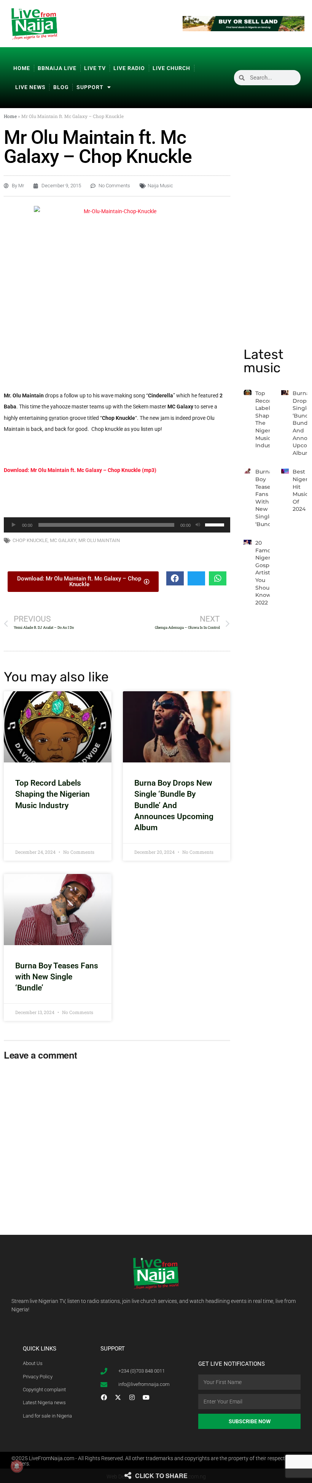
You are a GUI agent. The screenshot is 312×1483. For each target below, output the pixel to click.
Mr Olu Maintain (99, 540)
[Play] (14, 525)
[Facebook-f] (104, 1397)
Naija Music (160, 185)
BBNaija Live (57, 68)
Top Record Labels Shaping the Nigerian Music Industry (52, 794)
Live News (30, 87)
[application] (117, 525)
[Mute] (198, 525)
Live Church (171, 68)
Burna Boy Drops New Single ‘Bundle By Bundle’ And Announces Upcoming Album (173, 805)
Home (21, 68)
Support (89, 87)
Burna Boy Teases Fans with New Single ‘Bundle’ (56, 977)
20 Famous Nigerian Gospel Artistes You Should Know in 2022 (267, 572)
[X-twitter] (118, 1397)
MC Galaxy (63, 540)
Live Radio (129, 68)
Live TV (95, 68)
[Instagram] (132, 1397)
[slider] (215, 524)
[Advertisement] (117, 496)
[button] (175, 578)
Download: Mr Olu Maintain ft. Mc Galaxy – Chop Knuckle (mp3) (80, 470)
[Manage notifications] (17, 1466)
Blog (61, 87)
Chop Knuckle (30, 540)
